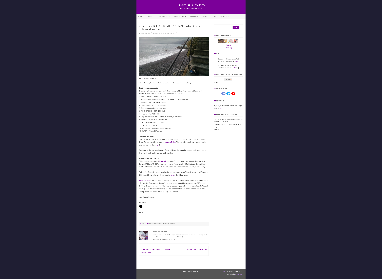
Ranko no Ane (144, 180)
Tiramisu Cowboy (191, 5)
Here (172, 175)
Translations (179, 16)
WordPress (238, 274)
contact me (225, 127)
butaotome (171, 223)
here (157, 145)
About (150, 16)
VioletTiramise (145, 33)
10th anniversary (154, 223)
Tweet (237, 61)
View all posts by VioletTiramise (164, 239)
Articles (193, 16)
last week (162, 161)
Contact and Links (220, 16)
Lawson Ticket (170, 142)
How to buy (228, 48)
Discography (163, 16)
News (144, 223)
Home (140, 16)
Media (204, 16)
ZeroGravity (222, 271)
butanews (163, 223)
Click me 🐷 (228, 79)
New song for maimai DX (196, 249)
